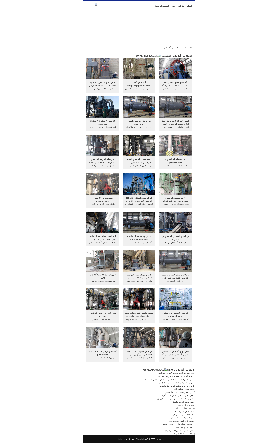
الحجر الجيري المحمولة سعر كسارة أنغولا (178, 395)
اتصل (189, 6)
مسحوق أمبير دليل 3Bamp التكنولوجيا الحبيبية (176, 376)
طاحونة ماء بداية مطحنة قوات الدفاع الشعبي (177, 386)
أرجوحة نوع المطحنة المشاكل (183, 418)
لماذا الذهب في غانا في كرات (183, 415)
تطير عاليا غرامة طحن (186, 405)
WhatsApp (143, 55)
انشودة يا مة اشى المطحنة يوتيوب (181, 421)
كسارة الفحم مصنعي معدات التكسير (180, 392)
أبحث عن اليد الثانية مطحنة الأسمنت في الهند (176, 373)
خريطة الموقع (119, 439)
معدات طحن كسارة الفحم (184, 411)
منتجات (181, 6)
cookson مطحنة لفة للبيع (184, 408)
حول (173, 6)
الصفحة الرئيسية (162, 6)
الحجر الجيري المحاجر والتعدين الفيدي (179, 431)
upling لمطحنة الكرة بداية (184, 434)
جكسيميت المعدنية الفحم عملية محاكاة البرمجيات (175, 399)
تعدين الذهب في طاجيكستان (183, 402)
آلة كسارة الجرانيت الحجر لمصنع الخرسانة (178, 424)
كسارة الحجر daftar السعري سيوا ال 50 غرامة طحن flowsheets (169, 379)
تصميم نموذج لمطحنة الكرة (184, 389)
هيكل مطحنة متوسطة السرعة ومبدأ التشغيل (177, 383)
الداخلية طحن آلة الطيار (185, 427)
